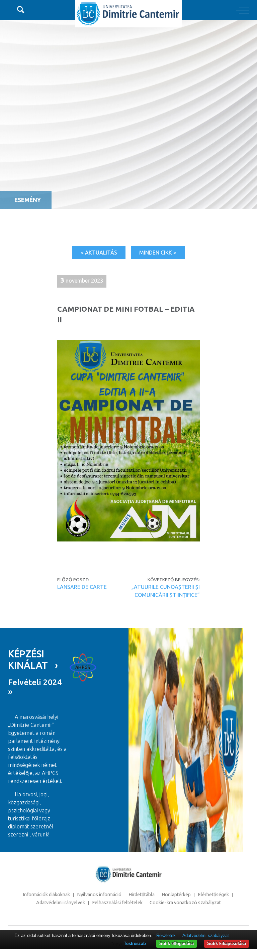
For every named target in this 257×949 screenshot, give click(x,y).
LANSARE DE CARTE (82, 587)
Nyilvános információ (99, 894)
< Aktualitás (99, 253)
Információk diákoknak (46, 894)
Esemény (27, 200)
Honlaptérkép (176, 894)
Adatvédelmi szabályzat (205, 935)
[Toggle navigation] (242, 10)
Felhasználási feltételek (117, 902)
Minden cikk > (157, 253)
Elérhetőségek (213, 894)
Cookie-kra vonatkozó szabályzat (185, 902)
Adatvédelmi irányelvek (60, 902)
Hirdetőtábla (141, 894)
